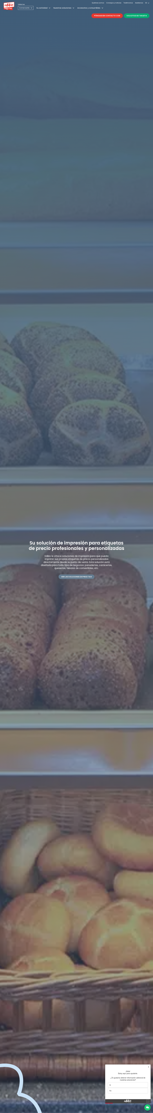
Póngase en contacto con (107, 15)
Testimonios (128, 3)
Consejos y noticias (113, 3)
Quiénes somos (98, 3)
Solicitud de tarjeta (137, 15)
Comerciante (24, 8)
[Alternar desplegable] (49, 8)
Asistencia (139, 3)
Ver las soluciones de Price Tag (76, 577)
